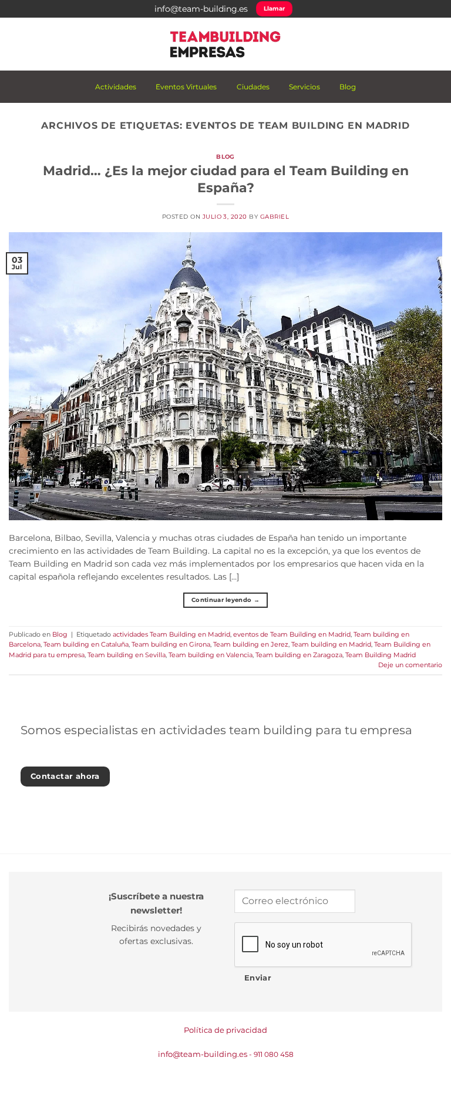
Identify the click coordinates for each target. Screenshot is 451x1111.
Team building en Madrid (331, 644)
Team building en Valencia (211, 655)
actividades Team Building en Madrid (171, 634)
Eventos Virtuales (186, 86)
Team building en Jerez (250, 644)
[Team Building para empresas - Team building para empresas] (225, 44)
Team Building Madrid (380, 655)
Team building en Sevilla (126, 655)
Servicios (304, 86)
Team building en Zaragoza (298, 655)
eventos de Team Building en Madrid (292, 634)
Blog (347, 86)
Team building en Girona (171, 644)
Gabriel (274, 216)
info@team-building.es (201, 9)
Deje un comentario (410, 665)
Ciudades (253, 86)
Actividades (115, 86)
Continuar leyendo (225, 600)
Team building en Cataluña (86, 644)
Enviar (257, 977)
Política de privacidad (225, 1030)
